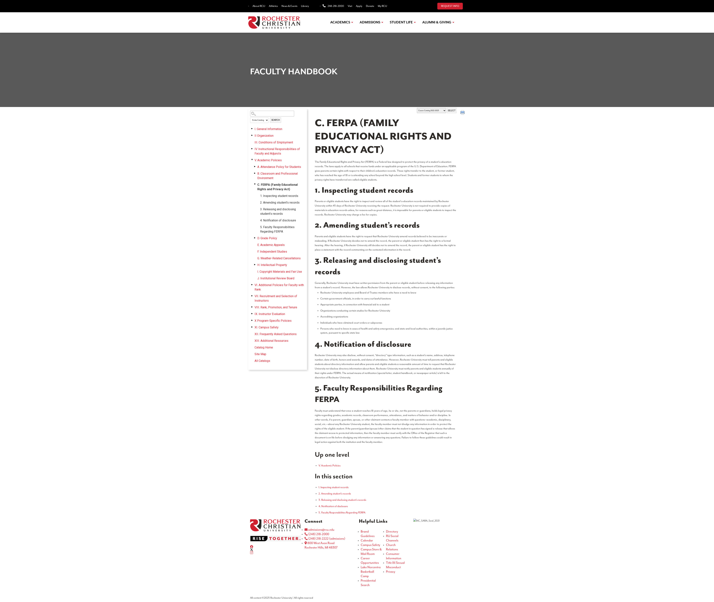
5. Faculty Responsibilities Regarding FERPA (277, 229)
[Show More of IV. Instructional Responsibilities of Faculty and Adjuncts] (252, 149)
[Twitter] (275, 549)
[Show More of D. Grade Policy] (255, 238)
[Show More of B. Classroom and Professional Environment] (255, 173)
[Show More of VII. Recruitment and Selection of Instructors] (252, 296)
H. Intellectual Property (272, 265)
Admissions (370, 22)
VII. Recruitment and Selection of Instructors (276, 298)
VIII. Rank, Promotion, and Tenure (276, 307)
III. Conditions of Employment (274, 142)
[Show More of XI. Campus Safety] (252, 327)
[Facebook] (275, 546)
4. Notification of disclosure (278, 220)
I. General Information (268, 129)
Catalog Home (264, 347)
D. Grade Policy (267, 238)
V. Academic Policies (268, 160)
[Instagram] (275, 552)
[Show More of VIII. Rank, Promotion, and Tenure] (252, 307)
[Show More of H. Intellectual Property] (255, 265)
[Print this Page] (463, 113)
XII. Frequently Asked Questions (276, 334)
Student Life (401, 22)
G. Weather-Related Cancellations (279, 258)
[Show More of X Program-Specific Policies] (252, 320)
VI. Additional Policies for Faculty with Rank (279, 287)
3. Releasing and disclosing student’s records (278, 211)
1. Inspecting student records (279, 196)
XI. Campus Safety (267, 327)
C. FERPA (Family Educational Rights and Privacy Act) (277, 187)
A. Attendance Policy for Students (279, 167)
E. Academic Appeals (271, 245)
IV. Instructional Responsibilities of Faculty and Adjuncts (277, 151)
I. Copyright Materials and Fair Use (279, 271)
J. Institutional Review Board (275, 278)
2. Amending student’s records (280, 202)
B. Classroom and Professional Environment (277, 176)
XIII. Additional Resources (271, 341)
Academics (340, 22)
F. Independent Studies (272, 251)
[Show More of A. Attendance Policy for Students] (255, 166)
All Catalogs (262, 361)
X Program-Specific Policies (273, 320)
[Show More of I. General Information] (252, 129)
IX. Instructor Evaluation (270, 314)
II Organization (264, 135)
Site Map (260, 354)
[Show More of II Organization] (252, 135)
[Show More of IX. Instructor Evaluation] (252, 314)
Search (275, 120)
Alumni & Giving (436, 22)
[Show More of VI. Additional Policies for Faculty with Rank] (252, 285)
